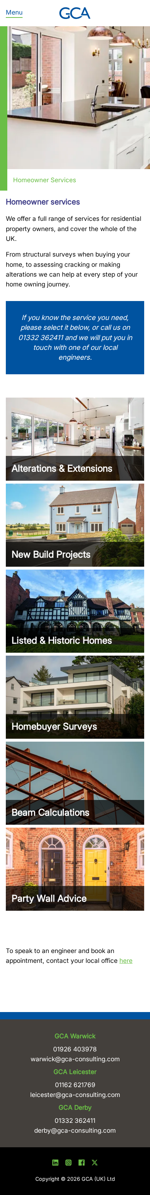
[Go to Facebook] (81, 1164)
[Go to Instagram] (68, 1164)
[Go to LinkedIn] (55, 1164)
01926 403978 (75, 1049)
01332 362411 (75, 1120)
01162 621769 (75, 1085)
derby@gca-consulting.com (75, 1130)
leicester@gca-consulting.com (75, 1094)
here (126, 960)
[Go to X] (94, 1164)
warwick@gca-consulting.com (75, 1059)
